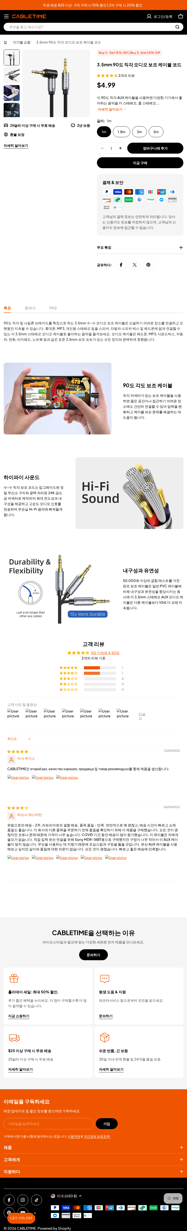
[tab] (7, 309)
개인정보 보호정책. (97, 1136)
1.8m (121, 131)
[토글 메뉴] (6, 16)
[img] (17, 751)
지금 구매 (140, 162)
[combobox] (93, 27)
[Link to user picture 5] (116, 866)
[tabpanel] (93, 331)
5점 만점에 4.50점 (105, 652)
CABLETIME (26, 1228)
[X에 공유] (134, 264)
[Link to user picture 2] (43, 786)
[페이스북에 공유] (121, 264)
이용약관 (74, 1136)
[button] (107, 75)
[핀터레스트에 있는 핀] (148, 264)
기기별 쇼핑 (22, 42)
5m (156, 131)
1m (104, 131)
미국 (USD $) (67, 1196)
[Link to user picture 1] (18, 786)
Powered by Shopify (54, 1228)
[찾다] (177, 27)
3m (139, 131)
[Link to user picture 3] (67, 786)
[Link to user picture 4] (91, 866)
